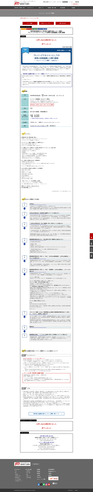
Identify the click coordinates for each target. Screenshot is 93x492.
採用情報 (49, 475)
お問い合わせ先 (62, 23)
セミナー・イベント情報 (91, 249)
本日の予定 (91, 242)
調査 (27, 474)
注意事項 (49, 473)
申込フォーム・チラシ (46, 23)
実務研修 (38, 473)
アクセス (54, 1)
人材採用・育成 (17, 475)
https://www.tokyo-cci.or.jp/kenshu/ (48, 449)
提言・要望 (28, 472)
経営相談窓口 (17, 477)
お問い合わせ (75, 4)
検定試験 (38, 471)
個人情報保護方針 (51, 469)
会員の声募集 (28, 477)
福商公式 (91, 256)
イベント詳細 (29, 23)
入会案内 (91, 236)
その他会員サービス (18, 480)
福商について (28, 475)
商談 (15, 472)
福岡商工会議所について (47, 1)
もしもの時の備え (18, 479)
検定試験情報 (62, 7)
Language (65, 1)
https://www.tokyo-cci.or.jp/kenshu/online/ (38, 303)
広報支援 (16, 474)
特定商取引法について (52, 471)
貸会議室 (73, 7)
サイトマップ (59, 1)
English (76, 490)
